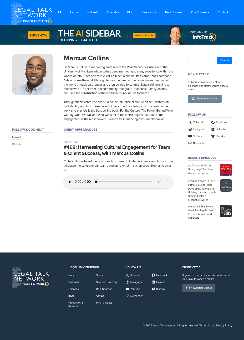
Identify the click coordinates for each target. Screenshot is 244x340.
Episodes (113, 12)
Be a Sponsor (174, 12)
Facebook (221, 122)
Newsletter (198, 143)
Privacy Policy (224, 325)
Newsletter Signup (206, 98)
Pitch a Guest (104, 302)
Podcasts (92, 12)
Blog (130, 12)
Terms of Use (206, 325)
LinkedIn (17, 137)
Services (147, 12)
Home (74, 12)
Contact (223, 12)
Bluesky (220, 136)
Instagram (198, 129)
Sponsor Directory (106, 282)
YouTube (197, 136)
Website (16, 144)
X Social (197, 122)
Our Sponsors (200, 12)
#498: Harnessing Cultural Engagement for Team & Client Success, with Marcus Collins (117, 150)
